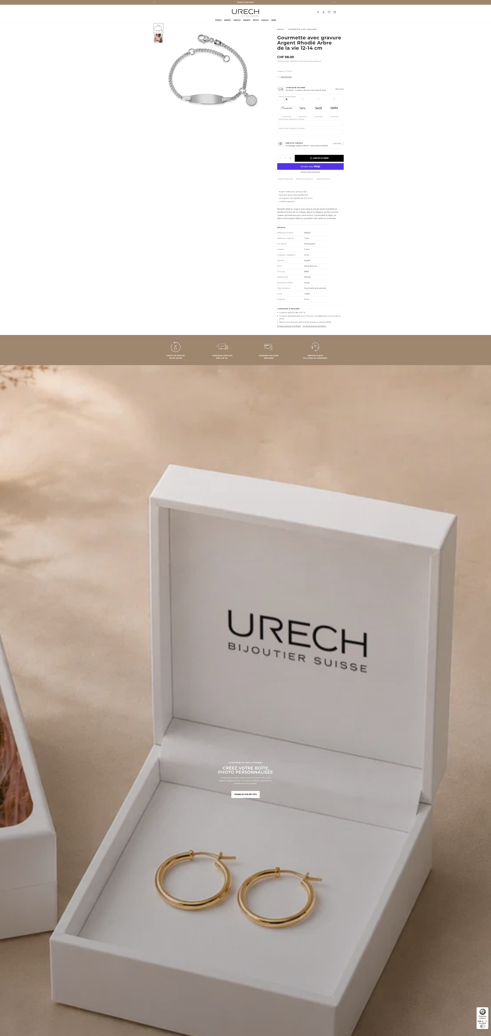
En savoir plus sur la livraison (289, 326)
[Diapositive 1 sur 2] (158, 28)
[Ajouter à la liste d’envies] (278, 77)
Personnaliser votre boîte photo (245, 794)
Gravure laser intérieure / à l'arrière (292, 128)
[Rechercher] (318, 12)
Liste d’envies (286, 77)
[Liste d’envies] (329, 12)
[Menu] (486, 1008)
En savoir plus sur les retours (314, 326)
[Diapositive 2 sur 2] (158, 38)
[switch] (482, 1026)
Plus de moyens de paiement (310, 172)
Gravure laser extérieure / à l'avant (291, 119)
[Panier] (335, 12)
